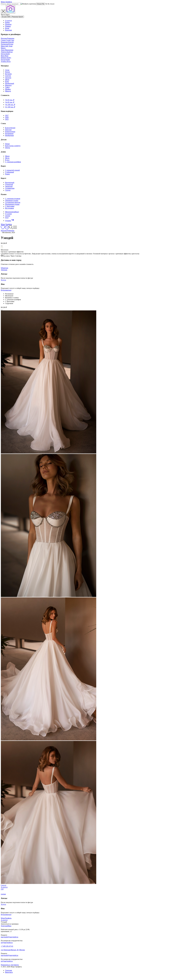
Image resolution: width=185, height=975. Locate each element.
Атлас (7, 70)
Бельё (7, 28)
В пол (7, 160)
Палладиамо (5, 59)
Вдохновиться (6, 290)
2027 (7, 115)
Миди (7, 158)
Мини (7, 156)
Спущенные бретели (12, 202)
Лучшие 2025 (6, 17)
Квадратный (9, 182)
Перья (7, 144)
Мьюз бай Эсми (6, 46)
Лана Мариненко (7, 50)
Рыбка (7, 22)
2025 (7, 119)
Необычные (9, 135)
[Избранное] (3, 229)
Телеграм (8, 970)
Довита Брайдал (7, 52)
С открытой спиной (12, 170)
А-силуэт (8, 20)
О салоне (8, 214)
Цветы (7, 148)
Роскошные (9, 133)
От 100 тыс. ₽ (10, 107)
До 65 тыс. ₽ (9, 100)
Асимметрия (9, 188)
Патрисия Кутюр (7, 44)
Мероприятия (12, 212)
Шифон (8, 89)
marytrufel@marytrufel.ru (9, 937)
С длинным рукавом (12, 198)
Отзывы (8, 220)
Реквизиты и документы (10, 965)
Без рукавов (9, 208)
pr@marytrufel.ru (7, 942)
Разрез (7, 174)
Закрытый (9, 186)
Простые (8, 130)
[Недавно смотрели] (7, 229)
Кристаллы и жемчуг (13, 146)
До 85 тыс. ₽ (9, 102)
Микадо (8, 91)
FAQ (7, 217)
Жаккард (8, 85)
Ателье (7, 216)
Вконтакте (9, 972)
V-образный (9, 172)
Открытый (9, 184)
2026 (7, 117)
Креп (7, 81)
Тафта (7, 87)
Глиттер (8, 76)
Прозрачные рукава (12, 204)
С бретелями (9, 206)
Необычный (9, 83)
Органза (8, 78)
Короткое (8, 30)
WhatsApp (4, 268)
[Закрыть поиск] (3, 11)
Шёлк (7, 79)
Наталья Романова (7, 38)
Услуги (3, 280)
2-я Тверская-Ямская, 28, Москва (13, 950)
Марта (3, 48)
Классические (10, 128)
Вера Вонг (5, 56)
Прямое (8, 26)
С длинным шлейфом (13, 162)
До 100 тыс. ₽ (10, 105)
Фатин (7, 72)
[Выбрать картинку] (10, 9)
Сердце (7, 190)
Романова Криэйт (17, 17)
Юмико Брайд (6, 58)
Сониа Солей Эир (7, 40)
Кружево (8, 74)
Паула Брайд (5, 54)
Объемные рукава (11, 200)
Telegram (4, 270)
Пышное (8, 24)
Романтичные (10, 131)
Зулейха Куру (6, 61)
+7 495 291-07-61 (7, 946)
